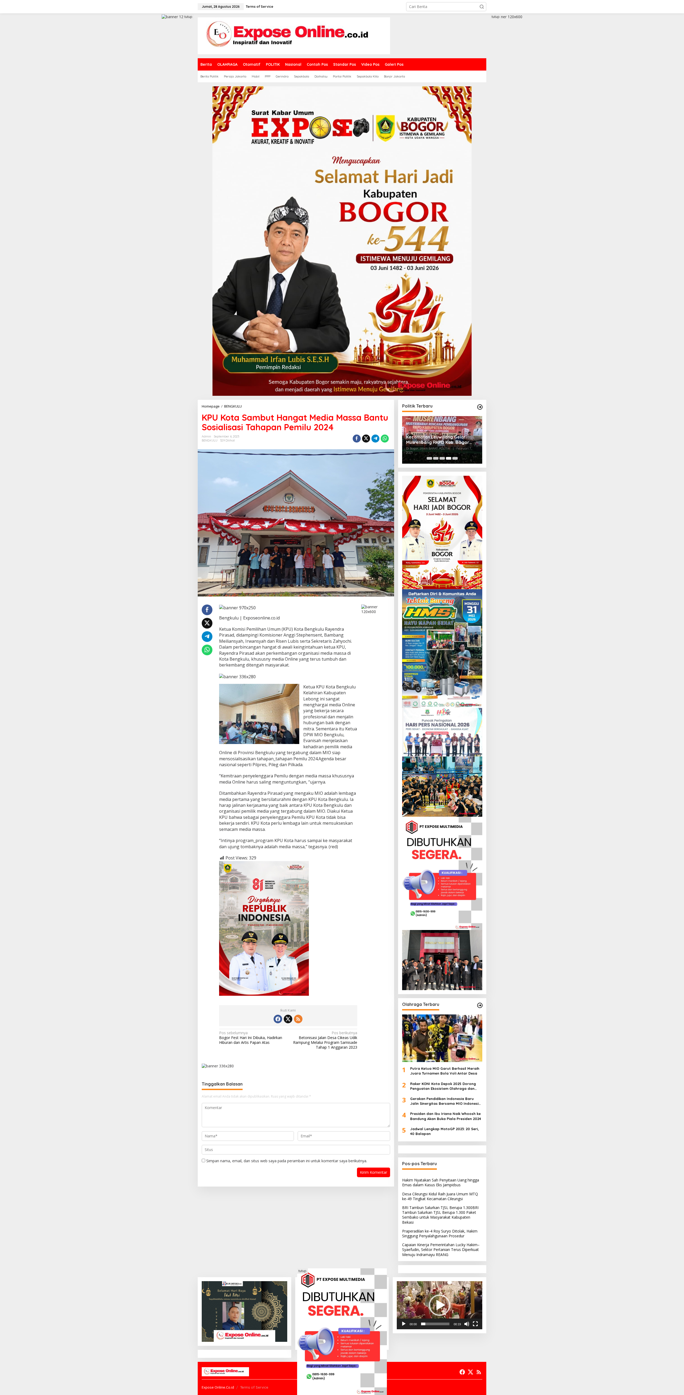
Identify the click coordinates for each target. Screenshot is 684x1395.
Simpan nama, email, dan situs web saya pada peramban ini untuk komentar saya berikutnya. (286, 1160)
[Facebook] (278, 1019)
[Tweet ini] (366, 439)
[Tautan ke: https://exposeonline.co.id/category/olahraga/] (480, 1005)
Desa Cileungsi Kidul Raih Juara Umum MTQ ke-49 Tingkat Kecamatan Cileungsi (440, 1196)
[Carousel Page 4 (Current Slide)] (448, 458)
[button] (481, 6)
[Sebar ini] (357, 439)
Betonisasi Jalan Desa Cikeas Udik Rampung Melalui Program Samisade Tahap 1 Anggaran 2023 (325, 1040)
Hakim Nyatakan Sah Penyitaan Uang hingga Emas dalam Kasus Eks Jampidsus (440, 1182)
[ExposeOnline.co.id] (294, 35)
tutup (188, 16)
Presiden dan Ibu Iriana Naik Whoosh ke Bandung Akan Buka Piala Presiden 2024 (445, 1116)
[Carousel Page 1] (429, 458)
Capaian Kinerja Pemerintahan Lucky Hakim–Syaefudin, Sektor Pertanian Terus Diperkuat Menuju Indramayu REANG (441, 1249)
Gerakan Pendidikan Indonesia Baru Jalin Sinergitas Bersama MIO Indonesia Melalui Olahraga (445, 1101)
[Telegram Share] (375, 439)
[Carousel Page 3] (442, 458)
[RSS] (298, 1019)
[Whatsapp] (385, 439)
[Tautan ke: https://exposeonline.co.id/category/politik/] (480, 407)
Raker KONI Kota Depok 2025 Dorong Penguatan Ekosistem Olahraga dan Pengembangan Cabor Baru (443, 1086)
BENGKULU (209, 440)
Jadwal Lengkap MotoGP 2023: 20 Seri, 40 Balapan (444, 1131)
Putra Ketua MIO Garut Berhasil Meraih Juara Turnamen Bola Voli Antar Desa (444, 1070)
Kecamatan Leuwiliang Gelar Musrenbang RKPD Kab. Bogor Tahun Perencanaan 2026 (437, 439)
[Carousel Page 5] (455, 458)
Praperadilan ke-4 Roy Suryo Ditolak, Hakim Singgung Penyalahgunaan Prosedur (439, 1233)
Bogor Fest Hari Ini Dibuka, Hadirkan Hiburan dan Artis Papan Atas (250, 1037)
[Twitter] (288, 1019)
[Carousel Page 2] (435, 458)
